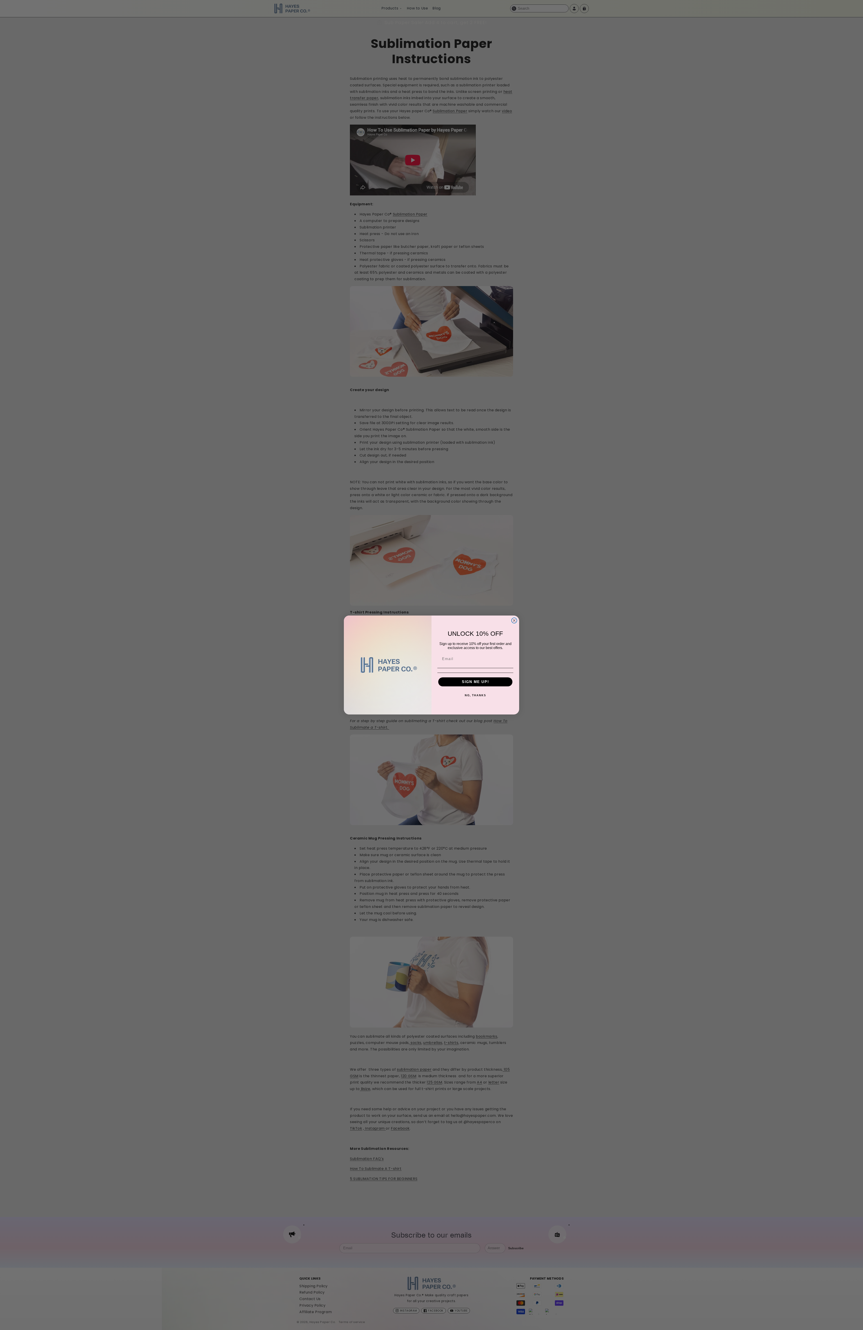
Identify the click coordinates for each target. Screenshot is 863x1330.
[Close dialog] (514, 620)
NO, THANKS (475, 695)
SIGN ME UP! (475, 682)
